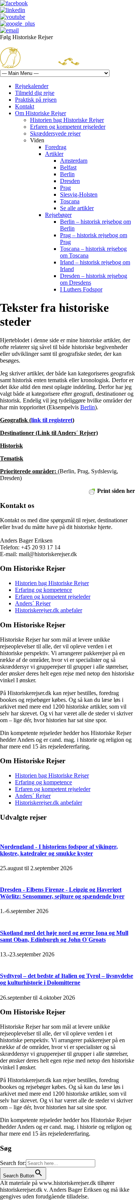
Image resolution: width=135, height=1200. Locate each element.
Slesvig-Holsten (79, 194)
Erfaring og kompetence (43, 590)
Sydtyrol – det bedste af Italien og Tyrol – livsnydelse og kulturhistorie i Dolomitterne (66, 979)
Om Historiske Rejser (40, 113)
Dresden (70, 181)
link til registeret (51, 420)
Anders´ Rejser (33, 603)
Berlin (67, 174)
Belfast (68, 167)
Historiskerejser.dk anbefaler (48, 610)
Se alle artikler (77, 208)
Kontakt (24, 106)
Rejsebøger (58, 215)
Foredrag (55, 147)
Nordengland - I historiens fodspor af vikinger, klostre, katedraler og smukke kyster (59, 850)
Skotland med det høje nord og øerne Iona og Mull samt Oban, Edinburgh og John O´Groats (64, 936)
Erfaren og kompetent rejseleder (67, 127)
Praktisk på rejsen (36, 99)
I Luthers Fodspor (81, 289)
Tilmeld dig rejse (34, 93)
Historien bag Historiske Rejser (67, 120)
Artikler (54, 154)
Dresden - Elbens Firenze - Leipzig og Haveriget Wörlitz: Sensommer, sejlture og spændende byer (62, 893)
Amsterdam (73, 160)
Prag (65, 187)
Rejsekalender (31, 86)
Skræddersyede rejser (55, 133)
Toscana (70, 201)
